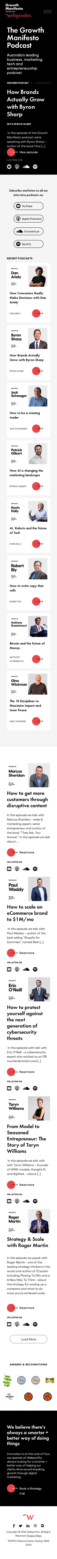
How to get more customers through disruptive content (27, 799)
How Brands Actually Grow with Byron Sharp (26, 103)
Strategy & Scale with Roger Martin (27, 1242)
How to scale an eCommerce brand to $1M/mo (27, 912)
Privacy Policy (34, 1535)
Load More (28, 1339)
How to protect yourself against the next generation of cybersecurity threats (25, 1022)
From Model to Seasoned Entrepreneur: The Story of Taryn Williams (26, 1138)
